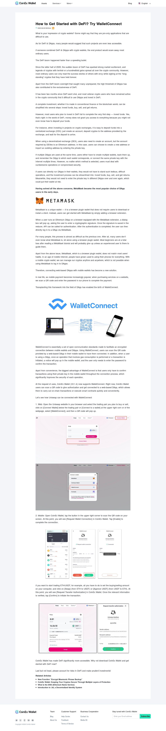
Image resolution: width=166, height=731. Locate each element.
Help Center (65, 716)
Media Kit (84, 720)
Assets (44, 3)
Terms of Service (67, 723)
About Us (53, 720)
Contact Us (85, 716)
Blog (130, 3)
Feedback (64, 720)
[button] (57, 3)
